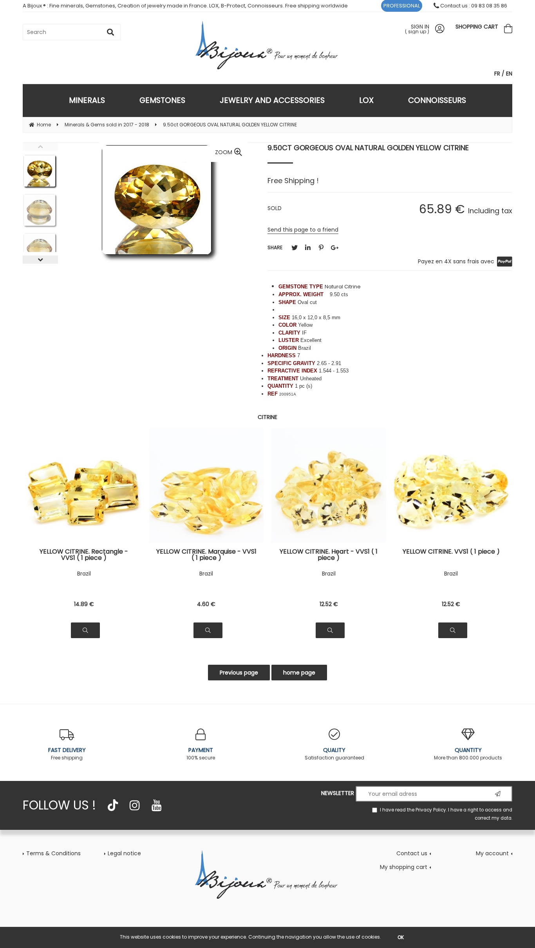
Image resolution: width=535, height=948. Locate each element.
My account (492, 853)
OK (401, 937)
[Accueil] (267, 874)
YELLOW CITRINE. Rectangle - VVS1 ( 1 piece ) (84, 555)
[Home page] (267, 45)
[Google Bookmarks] (334, 248)
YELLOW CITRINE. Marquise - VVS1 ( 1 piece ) (206, 555)
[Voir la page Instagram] (135, 805)
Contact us (411, 853)
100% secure (200, 753)
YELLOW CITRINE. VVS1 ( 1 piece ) (451, 552)
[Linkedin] (308, 248)
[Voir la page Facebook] (113, 805)
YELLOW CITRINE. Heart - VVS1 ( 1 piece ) (329, 555)
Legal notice (124, 853)
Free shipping (67, 753)
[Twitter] (294, 248)
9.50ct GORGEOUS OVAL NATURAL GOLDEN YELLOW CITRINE (368, 148)
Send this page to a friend (303, 230)
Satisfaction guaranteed (334, 753)
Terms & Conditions (53, 853)
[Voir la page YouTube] (157, 805)
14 (84, 604)
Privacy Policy (431, 810)
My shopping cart (403, 867)
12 (329, 604)
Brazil (84, 573)
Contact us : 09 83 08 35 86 (473, 5)
